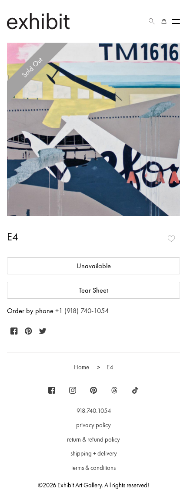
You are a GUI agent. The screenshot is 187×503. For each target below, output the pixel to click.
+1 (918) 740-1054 (82, 310)
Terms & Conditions (93, 468)
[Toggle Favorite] (171, 238)
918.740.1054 (94, 411)
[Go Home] (38, 21)
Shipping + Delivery (93, 453)
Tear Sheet (93, 290)
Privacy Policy (93, 425)
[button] (151, 21)
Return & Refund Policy (93, 439)
